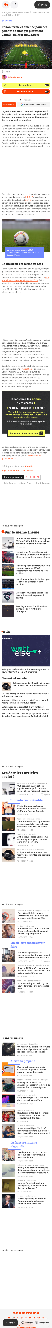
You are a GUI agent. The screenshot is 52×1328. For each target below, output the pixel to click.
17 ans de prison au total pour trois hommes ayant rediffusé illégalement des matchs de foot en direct (33, 569)
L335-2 (29, 197)
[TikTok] (13, 1318)
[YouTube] (9, 1318)
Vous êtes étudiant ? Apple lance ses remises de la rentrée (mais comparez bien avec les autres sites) (33, 824)
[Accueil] (6, 4)
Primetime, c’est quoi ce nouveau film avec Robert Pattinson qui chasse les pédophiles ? (33, 931)
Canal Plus (25, 483)
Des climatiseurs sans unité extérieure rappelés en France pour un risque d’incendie (31, 1069)
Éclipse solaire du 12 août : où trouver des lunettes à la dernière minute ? (31, 684)
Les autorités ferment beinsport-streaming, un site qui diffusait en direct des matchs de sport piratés (33, 554)
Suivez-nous (8, 104)
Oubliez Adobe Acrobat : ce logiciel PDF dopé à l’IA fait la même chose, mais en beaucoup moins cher (33, 541)
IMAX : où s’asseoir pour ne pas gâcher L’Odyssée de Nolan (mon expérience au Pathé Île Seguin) (26, 714)
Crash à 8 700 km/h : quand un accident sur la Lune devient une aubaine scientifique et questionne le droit (33, 970)
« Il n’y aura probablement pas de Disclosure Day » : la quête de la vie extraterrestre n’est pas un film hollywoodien (33, 1170)
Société (8, 20)
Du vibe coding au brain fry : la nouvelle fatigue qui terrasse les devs (25, 694)
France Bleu (26, 368)
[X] (17, 1318)
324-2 (28, 200)
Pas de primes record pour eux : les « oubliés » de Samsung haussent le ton (33, 1155)
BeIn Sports (9, 483)
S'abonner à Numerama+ (23, 433)
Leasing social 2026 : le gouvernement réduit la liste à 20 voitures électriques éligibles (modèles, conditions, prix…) (33, 1085)
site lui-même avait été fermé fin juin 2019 (25, 279)
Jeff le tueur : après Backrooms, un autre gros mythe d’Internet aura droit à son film (32, 839)
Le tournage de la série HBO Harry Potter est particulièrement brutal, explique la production (25, 708)
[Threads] (42, 1318)
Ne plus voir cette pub (12, 525)
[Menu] (14, 4)
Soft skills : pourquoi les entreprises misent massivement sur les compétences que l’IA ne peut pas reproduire (33, 955)
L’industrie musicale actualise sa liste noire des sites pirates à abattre (32, 595)
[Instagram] (21, 1318)
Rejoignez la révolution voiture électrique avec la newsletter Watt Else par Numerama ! (25, 670)
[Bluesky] (38, 1318)
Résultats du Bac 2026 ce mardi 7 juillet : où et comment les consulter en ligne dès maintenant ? (33, 1115)
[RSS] (34, 1318)
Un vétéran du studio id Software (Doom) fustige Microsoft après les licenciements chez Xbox (33, 1049)
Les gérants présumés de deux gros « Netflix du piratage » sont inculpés (33, 582)
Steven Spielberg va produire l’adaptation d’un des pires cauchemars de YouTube (31, 1201)
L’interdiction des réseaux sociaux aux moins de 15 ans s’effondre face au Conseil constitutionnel (31, 808)
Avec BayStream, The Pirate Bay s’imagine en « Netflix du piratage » (31, 609)
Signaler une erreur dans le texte (17, 470)
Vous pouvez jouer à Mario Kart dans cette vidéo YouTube (32, 1098)
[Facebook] (26, 1318)
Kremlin (29, 466)
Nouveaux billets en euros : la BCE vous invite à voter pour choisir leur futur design (25, 701)
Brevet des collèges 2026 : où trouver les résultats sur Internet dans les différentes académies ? (33, 1131)
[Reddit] (30, 1318)
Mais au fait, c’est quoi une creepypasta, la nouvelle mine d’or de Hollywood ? (32, 1185)
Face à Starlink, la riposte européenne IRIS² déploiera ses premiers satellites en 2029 (32, 915)
